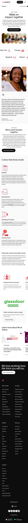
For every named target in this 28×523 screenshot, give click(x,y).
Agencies (4, 456)
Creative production (18, 394)
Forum (16, 436)
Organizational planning (19, 401)
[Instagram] (14, 511)
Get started (20, 2)
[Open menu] (25, 2)
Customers (4, 473)
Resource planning (18, 406)
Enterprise (4, 404)
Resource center (18, 438)
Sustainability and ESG (6, 495)
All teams (4, 458)
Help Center (17, 426)
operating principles (8, 222)
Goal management (18, 396)
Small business (5, 426)
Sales (3, 438)
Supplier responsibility (6, 493)
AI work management (6, 409)
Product (3, 436)
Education (4, 448)
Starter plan (4, 399)
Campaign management (19, 389)
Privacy (3, 490)
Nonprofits (4, 453)
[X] (9, 511)
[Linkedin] (12, 511)
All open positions (23, 6)
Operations (4, 431)
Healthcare (4, 441)
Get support (17, 428)
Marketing (4, 428)
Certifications (17, 433)
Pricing (3, 396)
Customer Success (18, 446)
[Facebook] (16, 511)
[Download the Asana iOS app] (9, 519)
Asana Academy (18, 431)
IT (2, 433)
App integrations (5, 406)
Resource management (6, 414)
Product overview (5, 389)
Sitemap (16, 453)
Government (4, 446)
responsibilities (10, 204)
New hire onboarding (19, 399)
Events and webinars (19, 441)
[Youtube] (19, 511)
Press (3, 483)
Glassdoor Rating (9, 319)
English (15, 506)
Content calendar (18, 391)
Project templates (18, 443)
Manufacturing (5, 451)
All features (4, 391)
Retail (3, 443)
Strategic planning (18, 409)
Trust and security (5, 488)
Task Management (18, 414)
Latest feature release (6, 394)
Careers (3, 475)
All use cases (17, 416)
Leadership (4, 470)
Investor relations (5, 485)
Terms (12, 514)
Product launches (18, 404)
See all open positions (14, 29)
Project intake (17, 411)
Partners (16, 451)
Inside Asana (4, 478)
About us (3, 468)
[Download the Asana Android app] (18, 519)
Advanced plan (5, 401)
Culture (3, 480)
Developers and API (18, 448)
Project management (6, 411)
